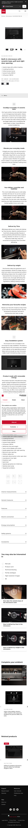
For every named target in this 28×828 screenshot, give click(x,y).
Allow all (14, 422)
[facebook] (10, 809)
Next (24, 49)
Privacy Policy (12, 820)
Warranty (3, 793)
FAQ (15, 795)
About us (3, 802)
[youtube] (14, 809)
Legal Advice (5, 820)
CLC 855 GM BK (8, 709)
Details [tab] (14, 400)
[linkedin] (17, 809)
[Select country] (22, 11)
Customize (13, 426)
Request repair (5, 791)
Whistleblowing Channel (14, 822)
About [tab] (23, 400)
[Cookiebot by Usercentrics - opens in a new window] (19, 396)
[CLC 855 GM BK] (14, 698)
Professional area (18, 793)
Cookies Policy (21, 820)
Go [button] (24, 6)
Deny (14, 431)
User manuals (17, 791)
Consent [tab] (5, 400)
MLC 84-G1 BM (8, 763)
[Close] (25, 1)
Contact (3, 804)
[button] (12, 6)
